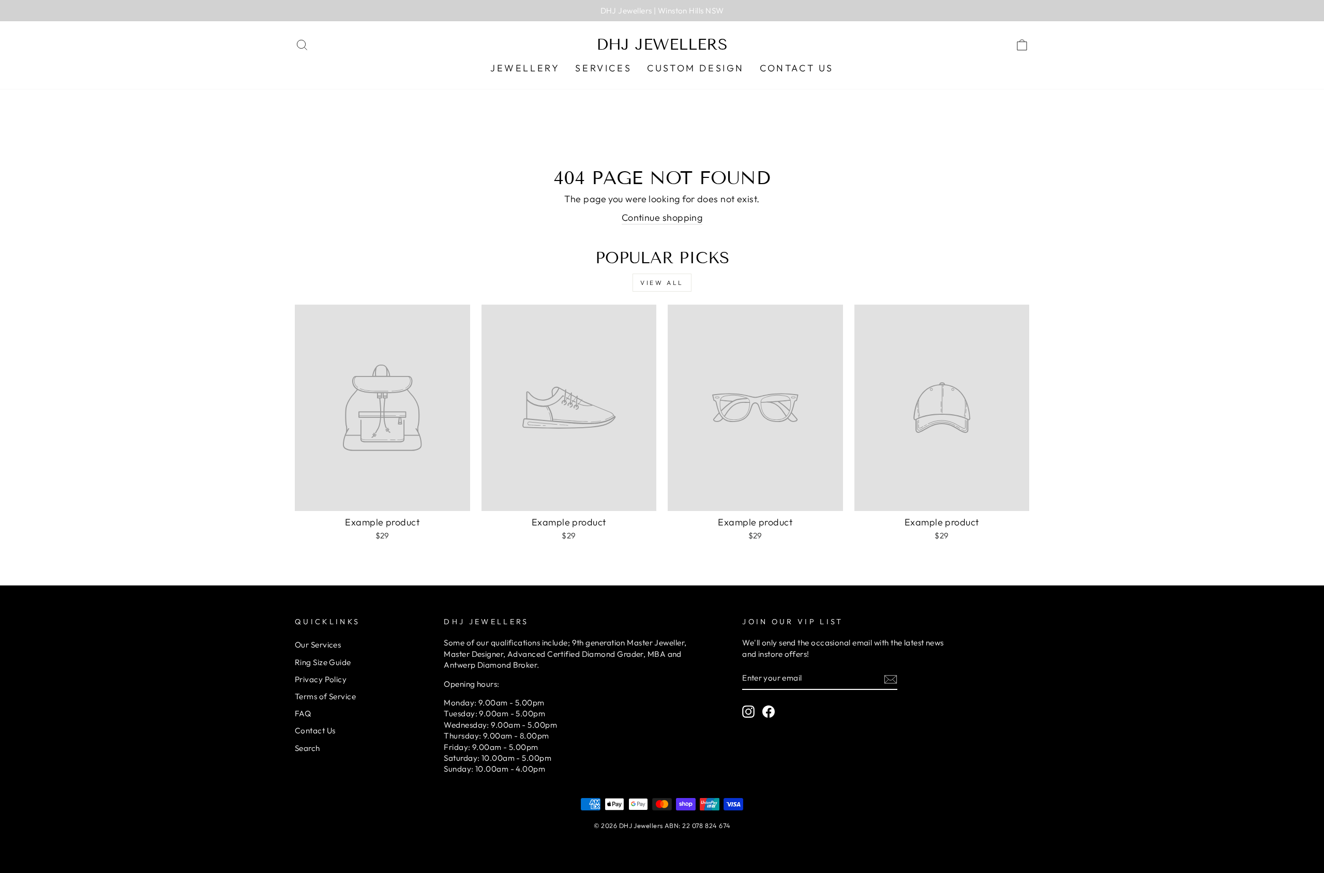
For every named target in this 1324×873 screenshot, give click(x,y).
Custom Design (695, 68)
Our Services (318, 645)
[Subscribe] (890, 678)
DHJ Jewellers (662, 44)
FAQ (303, 713)
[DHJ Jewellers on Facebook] (768, 711)
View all (662, 283)
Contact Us (797, 68)
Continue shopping (662, 217)
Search (307, 748)
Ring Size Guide (323, 662)
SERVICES (603, 68)
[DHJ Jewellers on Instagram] (748, 711)
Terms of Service (325, 696)
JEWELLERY (525, 68)
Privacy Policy (321, 679)
